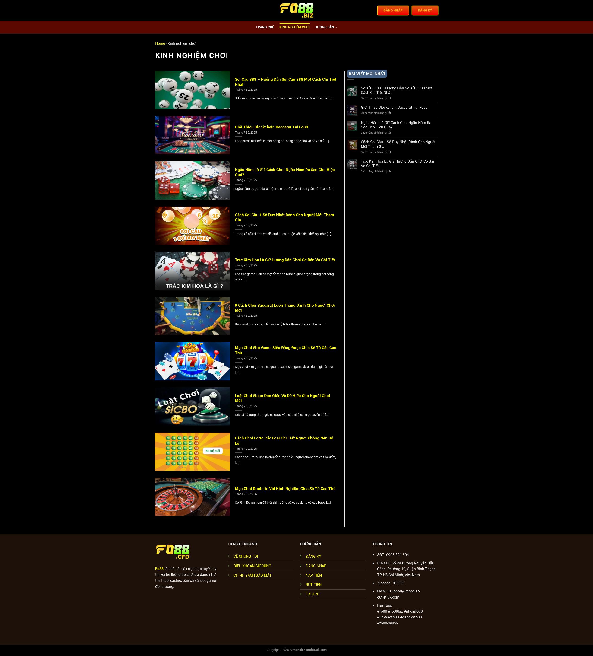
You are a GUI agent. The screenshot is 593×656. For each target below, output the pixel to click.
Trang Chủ (265, 27)
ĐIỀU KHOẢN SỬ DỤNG (252, 566)
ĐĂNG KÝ (313, 556)
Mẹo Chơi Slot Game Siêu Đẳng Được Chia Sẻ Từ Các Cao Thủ (285, 350)
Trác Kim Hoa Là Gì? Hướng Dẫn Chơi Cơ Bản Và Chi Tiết (285, 260)
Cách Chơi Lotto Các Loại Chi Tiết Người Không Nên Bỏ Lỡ (284, 441)
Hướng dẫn (324, 27)
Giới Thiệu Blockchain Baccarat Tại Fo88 (271, 127)
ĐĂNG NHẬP (316, 566)
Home (160, 43)
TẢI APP (312, 594)
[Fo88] (296, 10)
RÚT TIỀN (314, 585)
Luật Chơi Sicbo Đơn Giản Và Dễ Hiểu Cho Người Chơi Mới (282, 398)
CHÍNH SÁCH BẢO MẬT (252, 575)
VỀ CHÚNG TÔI (245, 556)
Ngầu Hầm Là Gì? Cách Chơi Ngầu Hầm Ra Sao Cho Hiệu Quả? (285, 172)
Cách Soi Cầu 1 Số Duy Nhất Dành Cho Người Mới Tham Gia (284, 217)
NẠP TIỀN (314, 575)
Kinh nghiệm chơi (294, 27)
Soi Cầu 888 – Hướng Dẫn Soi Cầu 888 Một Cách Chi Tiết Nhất (285, 82)
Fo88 (159, 569)
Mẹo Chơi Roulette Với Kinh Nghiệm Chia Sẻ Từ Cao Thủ (285, 489)
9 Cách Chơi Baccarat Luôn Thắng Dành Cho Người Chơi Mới (285, 308)
